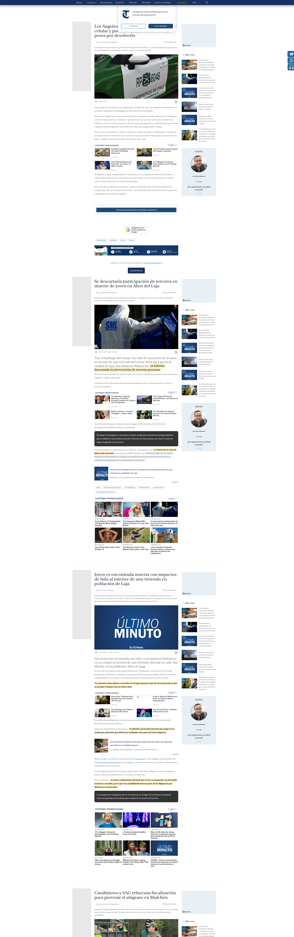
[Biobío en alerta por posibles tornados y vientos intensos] (190, 107)
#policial (113, 240)
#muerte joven (158, 487)
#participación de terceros (106, 492)
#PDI (98, 487)
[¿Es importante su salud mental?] (199, 163)
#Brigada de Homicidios (112, 487)
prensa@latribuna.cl (153, 263)
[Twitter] (136, 252)
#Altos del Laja (144, 487)
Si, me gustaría (160, 26)
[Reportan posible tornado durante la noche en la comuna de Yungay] (190, 120)
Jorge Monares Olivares (109, 292)
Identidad (146, 2)
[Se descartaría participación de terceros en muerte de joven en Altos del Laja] (190, 79)
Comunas (91, 2)
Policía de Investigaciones (108, 762)
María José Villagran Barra (110, 898)
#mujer (131, 240)
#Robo (123, 240)
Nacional (119, 2)
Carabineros (139, 759)
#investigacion (130, 487)
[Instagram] (153, 252)
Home (79, 2)
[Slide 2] (198, 193)
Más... (195, 2)
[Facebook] (119, 252)
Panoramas (182, 2)
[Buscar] (211, 2)
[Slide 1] (197, 193)
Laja (112, 366)
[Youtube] (169, 252)
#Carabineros (101, 240)
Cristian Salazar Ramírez (109, 42)
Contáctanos (136, 270)
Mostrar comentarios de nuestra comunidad (137, 210)
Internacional (106, 2)
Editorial (133, 2)
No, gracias (133, 26)
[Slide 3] (200, 193)
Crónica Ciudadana (162, 2)
